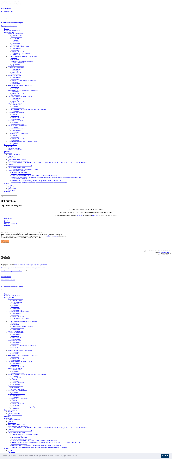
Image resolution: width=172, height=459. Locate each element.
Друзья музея (12, 188)
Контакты (7, 191)
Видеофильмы (15, 43)
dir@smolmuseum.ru (165, 252)
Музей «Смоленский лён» (16, 67)
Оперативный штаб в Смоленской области (24, 169)
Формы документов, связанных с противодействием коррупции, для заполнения (36, 180)
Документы (11, 187)
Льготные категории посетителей (18, 161)
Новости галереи (16, 35)
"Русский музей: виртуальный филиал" (20, 166)
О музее (6, 183)
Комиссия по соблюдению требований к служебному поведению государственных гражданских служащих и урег (46, 177)
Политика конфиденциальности (35, 268)
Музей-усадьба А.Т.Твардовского (18, 133)
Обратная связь (19, 268)
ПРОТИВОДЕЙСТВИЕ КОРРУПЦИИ (12, 23)
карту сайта (95, 215)
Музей (6, 220)
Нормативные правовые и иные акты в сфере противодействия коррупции (34, 175)
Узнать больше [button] (72, 455)
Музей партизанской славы (16, 129)
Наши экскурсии (16, 45)
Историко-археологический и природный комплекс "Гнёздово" (27, 109)
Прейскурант (15, 54)
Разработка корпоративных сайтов (11, 271)
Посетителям (8, 153)
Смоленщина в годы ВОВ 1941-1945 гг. (20, 96)
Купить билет (12, 158)
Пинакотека (15, 42)
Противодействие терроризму (17, 167)
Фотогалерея (15, 40)
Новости (14, 58)
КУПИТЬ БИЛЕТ (6, 8)
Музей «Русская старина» (16, 66)
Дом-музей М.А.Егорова (15, 120)
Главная (6, 29)
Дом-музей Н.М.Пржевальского (17, 125)
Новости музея (16, 48)
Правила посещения (14, 154)
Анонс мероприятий (14, 148)
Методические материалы (19, 172)
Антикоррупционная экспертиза (21, 174)
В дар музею (15, 38)
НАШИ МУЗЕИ (9, 32)
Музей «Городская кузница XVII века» (20, 85)
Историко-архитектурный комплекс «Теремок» (22, 56)
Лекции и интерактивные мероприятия (23, 80)
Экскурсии (14, 82)
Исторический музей (14, 75)
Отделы (16, 264)
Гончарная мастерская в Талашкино (22, 61)
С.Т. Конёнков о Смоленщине (20, 53)
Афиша (10, 146)
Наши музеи (11, 156)
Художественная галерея (15, 33)
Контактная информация (19, 178)
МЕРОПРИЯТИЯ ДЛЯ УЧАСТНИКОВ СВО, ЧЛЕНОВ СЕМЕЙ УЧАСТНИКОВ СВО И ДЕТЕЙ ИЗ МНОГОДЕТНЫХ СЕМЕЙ (48, 162)
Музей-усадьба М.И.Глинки (16, 112)
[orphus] (5, 243)
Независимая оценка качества (17, 159)
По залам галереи (16, 37)
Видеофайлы (15, 140)
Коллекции (29, 264)
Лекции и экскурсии (17, 51)
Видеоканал (11, 164)
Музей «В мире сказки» (15, 103)
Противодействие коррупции (17, 170)
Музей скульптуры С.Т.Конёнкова (18, 46)
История (10, 185)
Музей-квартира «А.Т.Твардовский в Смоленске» (23, 90)
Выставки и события (10, 145)
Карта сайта (10, 268)
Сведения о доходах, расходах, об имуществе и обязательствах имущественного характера (39, 182)
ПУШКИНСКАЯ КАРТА (12, 30)
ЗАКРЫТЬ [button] (165, 455)
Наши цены (11, 190)
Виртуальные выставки (15, 149)
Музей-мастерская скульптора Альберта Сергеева (23, 141)
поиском (79, 215)
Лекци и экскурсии (17, 72)
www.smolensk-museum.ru (50, 236)
